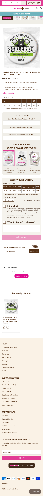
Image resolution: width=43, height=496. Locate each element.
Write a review (21, 276)
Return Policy (6, 391)
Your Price (28, 200)
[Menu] (2, 8)
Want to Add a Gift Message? (21, 222)
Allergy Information (8, 398)
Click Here (7, 18)
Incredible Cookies (12, 489)
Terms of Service (8, 419)
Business (5, 351)
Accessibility (6, 429)
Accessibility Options (9, 432)
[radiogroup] (21, 161)
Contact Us (6, 381)
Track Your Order (8, 405)
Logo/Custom (6, 357)
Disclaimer (5, 483)
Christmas (5, 371)
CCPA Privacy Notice (9, 426)
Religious (5, 364)
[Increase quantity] (12, 200)
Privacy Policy (7, 422)
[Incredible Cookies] (21, 8)
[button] (21, 115)
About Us (5, 416)
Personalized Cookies (9, 347)
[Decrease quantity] (4, 200)
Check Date (34, 251)
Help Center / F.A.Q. (9, 385)
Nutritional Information (10, 395)
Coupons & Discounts (9, 402)
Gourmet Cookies (8, 367)
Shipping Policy (7, 388)
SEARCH (24, 3)
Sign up (21, 458)
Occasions (5, 354)
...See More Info (8, 93)
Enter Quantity (9, 197)
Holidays (5, 361)
